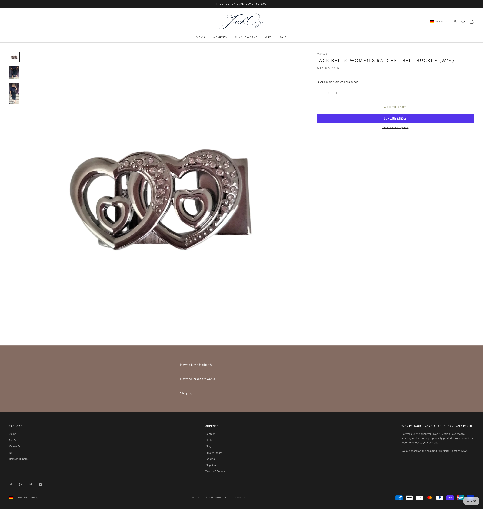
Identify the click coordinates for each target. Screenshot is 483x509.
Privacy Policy (213, 453)
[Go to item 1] (14, 57)
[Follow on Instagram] (21, 484)
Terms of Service (215, 471)
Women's (220, 37)
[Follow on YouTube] (40, 484)
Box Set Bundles (19, 459)
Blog (208, 446)
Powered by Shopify (230, 497)
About (12, 434)
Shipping (210, 465)
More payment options (395, 127)
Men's (200, 37)
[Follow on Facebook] (11, 484)
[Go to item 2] (14, 72)
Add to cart (395, 107)
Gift (268, 37)
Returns (210, 459)
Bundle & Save (246, 37)
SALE (283, 37)
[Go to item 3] (14, 93)
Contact (210, 434)
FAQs (208, 440)
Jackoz (322, 53)
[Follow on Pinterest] (30, 484)
